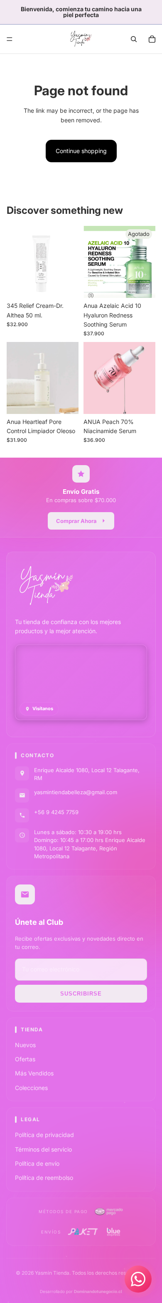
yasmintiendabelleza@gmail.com (75, 792)
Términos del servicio (43, 1149)
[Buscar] (134, 39)
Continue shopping (81, 150)
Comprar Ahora (76, 521)
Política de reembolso (44, 1177)
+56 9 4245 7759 (56, 812)
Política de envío (37, 1163)
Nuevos (25, 1044)
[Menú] (9, 39)
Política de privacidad (44, 1134)
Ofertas (25, 1059)
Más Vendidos (34, 1073)
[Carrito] (152, 39)
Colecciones (31, 1087)
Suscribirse (81, 994)
